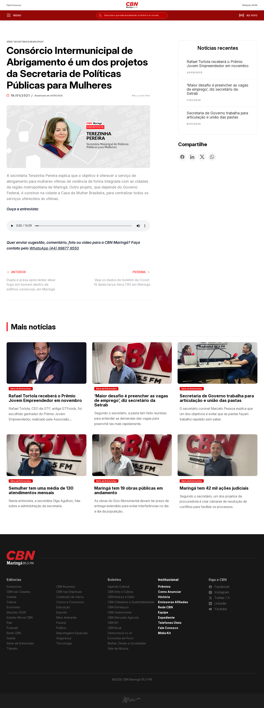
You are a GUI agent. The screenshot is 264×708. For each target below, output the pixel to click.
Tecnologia (64, 643)
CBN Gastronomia (119, 612)
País (9, 622)
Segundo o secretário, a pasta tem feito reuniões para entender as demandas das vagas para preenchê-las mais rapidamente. (130, 418)
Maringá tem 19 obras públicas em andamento (128, 490)
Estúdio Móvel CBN (20, 617)
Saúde (11, 638)
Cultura (11, 602)
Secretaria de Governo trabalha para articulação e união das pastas (217, 115)
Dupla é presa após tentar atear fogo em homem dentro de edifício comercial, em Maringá (31, 284)
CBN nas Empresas (69, 591)
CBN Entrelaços (118, 607)
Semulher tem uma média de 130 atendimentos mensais (41, 490)
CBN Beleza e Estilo (121, 597)
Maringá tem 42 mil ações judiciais (214, 488)
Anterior (18, 272)
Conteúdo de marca (70, 597)
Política (61, 628)
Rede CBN (14, 633)
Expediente (166, 617)
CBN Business (65, 586)
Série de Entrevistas (20, 388)
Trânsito (12, 648)
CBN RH (113, 622)
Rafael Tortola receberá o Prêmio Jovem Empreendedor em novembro (218, 64)
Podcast (12, 628)
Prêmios (164, 586)
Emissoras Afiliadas (173, 602)
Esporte (61, 612)
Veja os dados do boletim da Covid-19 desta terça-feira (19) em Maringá (122, 282)
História (164, 597)
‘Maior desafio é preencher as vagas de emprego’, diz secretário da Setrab (217, 89)
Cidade (11, 597)
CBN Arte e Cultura (120, 591)
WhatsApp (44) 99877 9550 (54, 248)
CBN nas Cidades (18, 591)
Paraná (61, 622)
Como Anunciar (169, 591)
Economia (13, 607)
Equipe (163, 612)
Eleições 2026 (249, 5)
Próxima (139, 272)
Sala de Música (118, 648)
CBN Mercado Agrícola (123, 617)
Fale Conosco (14, 5)
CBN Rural (114, 628)
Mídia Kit (164, 633)
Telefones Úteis (170, 622)
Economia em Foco (120, 638)
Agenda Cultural (118, 586)
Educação (63, 607)
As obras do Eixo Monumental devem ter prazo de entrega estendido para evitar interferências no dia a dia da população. (131, 506)
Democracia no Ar (120, 633)
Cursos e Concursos (70, 602)
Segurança (63, 638)
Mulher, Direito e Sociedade (127, 643)
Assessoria (14, 586)
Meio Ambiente (66, 617)
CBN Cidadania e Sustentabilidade (131, 602)
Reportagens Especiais (72, 633)
